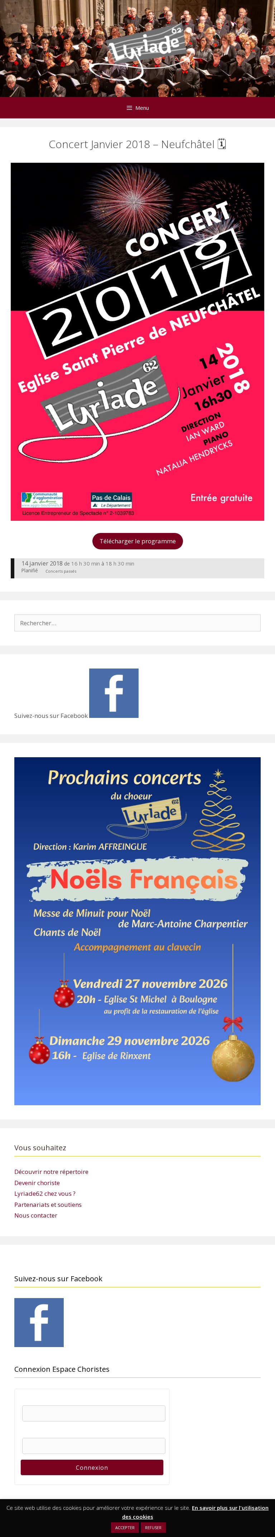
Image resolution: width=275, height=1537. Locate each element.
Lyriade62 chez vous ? (45, 1193)
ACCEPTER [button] (125, 1527)
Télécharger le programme (138, 541)
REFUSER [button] (153, 1527)
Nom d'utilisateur (44, 1401)
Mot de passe (40, 1433)
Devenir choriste (37, 1183)
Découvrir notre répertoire (51, 1172)
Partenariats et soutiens (48, 1204)
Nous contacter (35, 1215)
